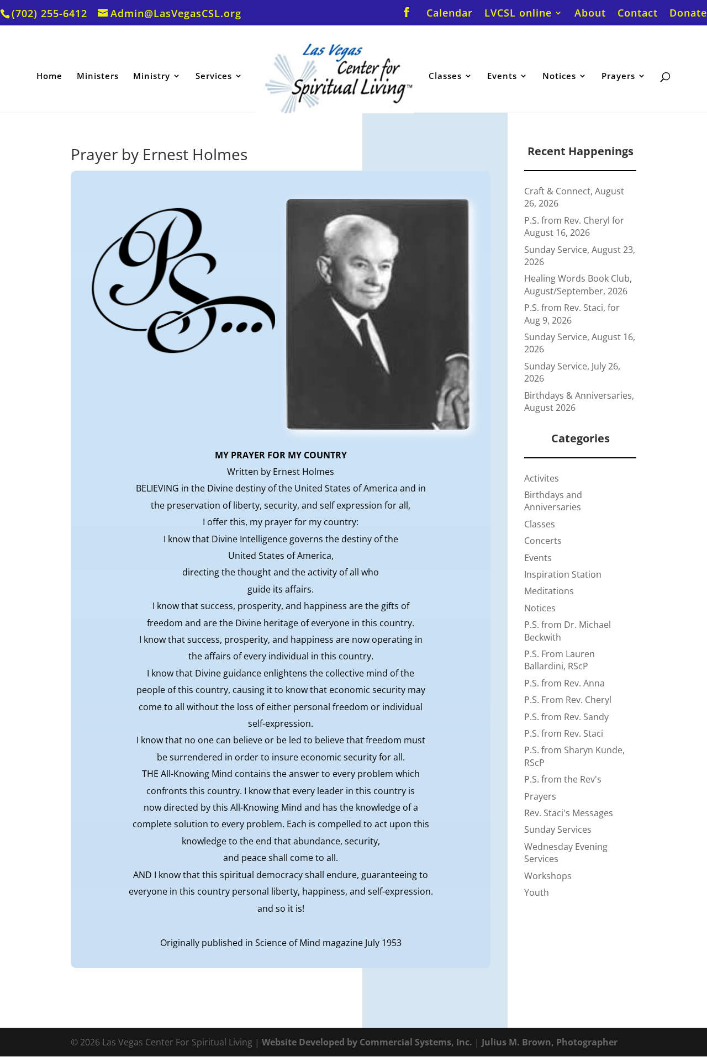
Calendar (449, 13)
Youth (536, 892)
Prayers (618, 76)
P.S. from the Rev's (563, 779)
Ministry (151, 76)
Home (49, 76)
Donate (688, 13)
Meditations (549, 591)
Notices (559, 76)
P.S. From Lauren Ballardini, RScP (559, 660)
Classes (445, 76)
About (590, 13)
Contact (638, 13)
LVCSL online (518, 13)
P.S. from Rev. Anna (564, 683)
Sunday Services (558, 829)
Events (502, 76)
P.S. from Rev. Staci (563, 733)
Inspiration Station (563, 574)
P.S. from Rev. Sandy (566, 717)
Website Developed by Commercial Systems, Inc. (367, 1042)
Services (214, 76)
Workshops (548, 876)
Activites (541, 478)
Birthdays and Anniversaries (553, 501)
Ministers (98, 76)
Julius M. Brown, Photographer (550, 1042)
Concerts (543, 541)
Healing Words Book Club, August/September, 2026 (578, 284)
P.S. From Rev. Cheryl (567, 700)
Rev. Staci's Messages (568, 813)
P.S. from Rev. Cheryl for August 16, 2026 (574, 226)
